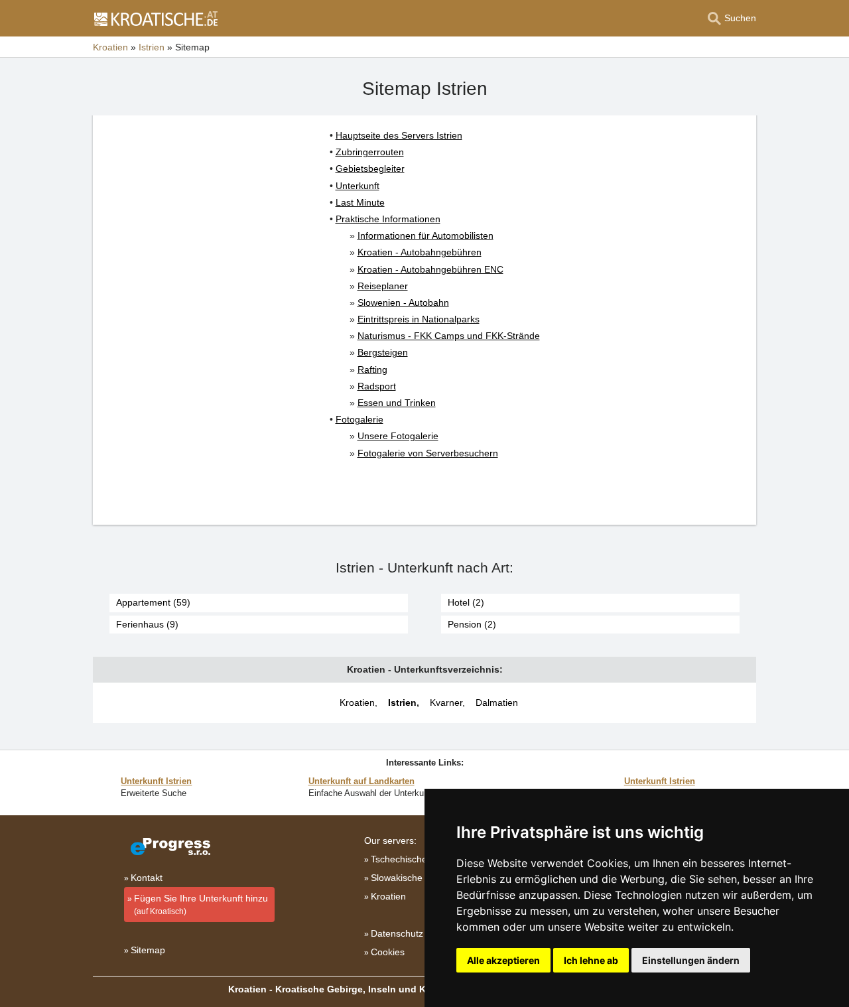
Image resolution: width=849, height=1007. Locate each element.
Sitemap (148, 950)
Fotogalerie (359, 419)
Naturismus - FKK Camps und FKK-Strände (449, 335)
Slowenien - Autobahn (403, 302)
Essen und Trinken (397, 402)
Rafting (372, 369)
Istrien (402, 702)
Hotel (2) (466, 602)
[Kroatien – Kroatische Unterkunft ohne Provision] (155, 18)
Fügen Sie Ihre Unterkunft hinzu (201, 904)
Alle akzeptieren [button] (503, 960)
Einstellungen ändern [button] (691, 960)
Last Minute (360, 202)
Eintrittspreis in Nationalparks (419, 319)
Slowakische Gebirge (415, 877)
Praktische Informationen (388, 219)
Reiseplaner (383, 286)
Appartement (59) (153, 602)
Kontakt (147, 877)
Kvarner (446, 702)
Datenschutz (397, 933)
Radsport (377, 386)
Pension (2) (472, 624)
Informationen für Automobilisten (425, 235)
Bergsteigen (383, 352)
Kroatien (357, 702)
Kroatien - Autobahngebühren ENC (430, 269)
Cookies (388, 952)
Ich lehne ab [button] (591, 960)
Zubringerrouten (370, 152)
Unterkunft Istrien (156, 781)
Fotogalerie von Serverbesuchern (428, 453)
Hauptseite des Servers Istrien (399, 135)
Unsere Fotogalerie (398, 436)
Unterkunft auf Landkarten (361, 781)
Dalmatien (497, 702)
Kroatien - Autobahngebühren (420, 252)
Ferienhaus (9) (147, 624)
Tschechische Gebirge (417, 859)
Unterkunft (357, 185)
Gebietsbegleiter (370, 168)
